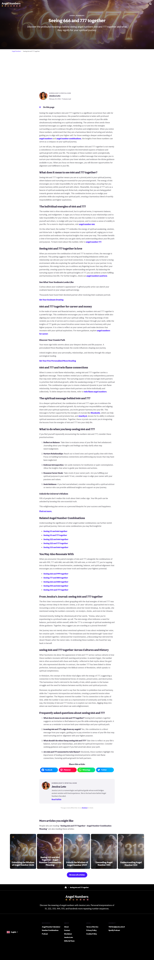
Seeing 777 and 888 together (55, 578)
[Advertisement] (77, 69)
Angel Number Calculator (51, 927)
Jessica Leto (68, 937)
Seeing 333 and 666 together (55, 547)
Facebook (48, 770)
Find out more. (45, 511)
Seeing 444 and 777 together (55, 590)
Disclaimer (68, 934)
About (66, 927)
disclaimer (85, 808)
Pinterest (67, 770)
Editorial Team (69, 941)
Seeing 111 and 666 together (55, 531)
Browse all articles (77, 875)
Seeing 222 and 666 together (55, 539)
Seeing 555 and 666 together (55, 586)
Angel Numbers (77, 15)
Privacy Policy (91, 930)
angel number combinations (68, 138)
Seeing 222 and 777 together (55, 543)
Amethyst (82, 416)
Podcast (45, 934)
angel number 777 (93, 242)
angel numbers (45, 138)
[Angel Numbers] (11, 3)
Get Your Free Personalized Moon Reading (57, 361)
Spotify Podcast (114, 930)
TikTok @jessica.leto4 (117, 927)
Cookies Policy (91, 934)
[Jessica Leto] (43, 96)
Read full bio (56, 799)
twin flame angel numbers (95, 391)
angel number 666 (87, 224)
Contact (67, 930)
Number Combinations (50, 930)
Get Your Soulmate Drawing (51, 300)
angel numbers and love (96, 276)
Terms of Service (92, 927)
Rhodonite (95, 413)
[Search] (150, 3)
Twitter (104, 770)
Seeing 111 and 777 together (55, 535)
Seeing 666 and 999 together (55, 574)
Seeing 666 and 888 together (55, 582)
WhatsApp (86, 770)
